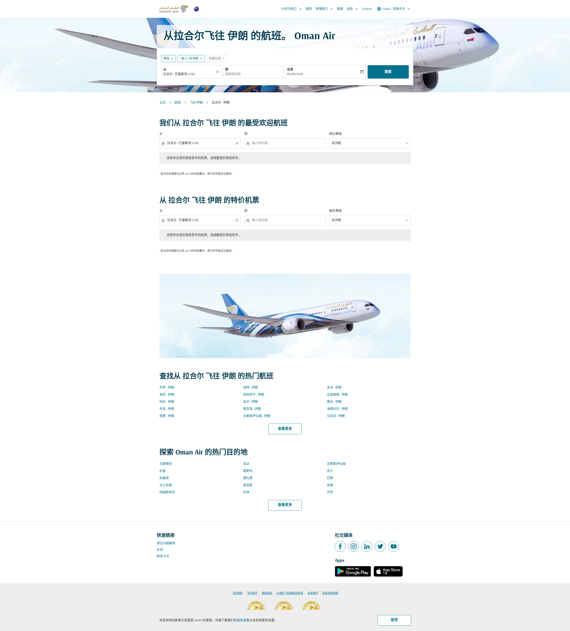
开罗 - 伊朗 (166, 387)
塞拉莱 (247, 478)
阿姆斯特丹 (167, 492)
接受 (394, 620)
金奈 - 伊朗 (166, 394)
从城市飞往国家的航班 (290, 593)
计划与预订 (292, 9)
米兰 (330, 471)
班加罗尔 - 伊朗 (253, 394)
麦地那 (247, 485)
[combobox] (189, 74)
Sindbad (367, 9)
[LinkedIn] (367, 546)
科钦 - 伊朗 (166, 402)
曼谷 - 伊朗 (334, 402)
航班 (178, 102)
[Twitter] (380, 546)
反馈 (160, 550)
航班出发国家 (330, 593)
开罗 (330, 492)
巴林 (246, 492)
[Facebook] (340, 546)
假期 (340, 9)
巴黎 (330, 478)
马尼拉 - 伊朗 (336, 416)
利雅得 (164, 478)
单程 (166, 58)
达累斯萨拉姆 (336, 464)
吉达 (246, 464)
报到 (309, 9)
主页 (162, 102)
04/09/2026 (295, 74)
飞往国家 (237, 593)
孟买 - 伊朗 (250, 402)
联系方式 (163, 556)
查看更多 (285, 429)
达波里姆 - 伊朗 (337, 394)
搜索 (388, 72)
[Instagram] (353, 546)
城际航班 (267, 593)
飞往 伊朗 (196, 102)
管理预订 (325, 9)
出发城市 (312, 593)
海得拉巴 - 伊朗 (337, 409)
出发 (290, 69)
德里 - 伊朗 (166, 416)
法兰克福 (165, 485)
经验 (353, 9)
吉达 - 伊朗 (334, 387)
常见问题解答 (166, 543)
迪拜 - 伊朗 (250, 387)
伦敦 (162, 471)
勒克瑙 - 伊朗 (252, 409)
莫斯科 (247, 471)
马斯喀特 (165, 464)
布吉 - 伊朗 (166, 409)
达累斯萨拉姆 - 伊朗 (256, 416)
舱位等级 (335, 134)
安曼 (330, 485)
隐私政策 (243, 620)
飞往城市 (252, 593)
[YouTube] (393, 546)
